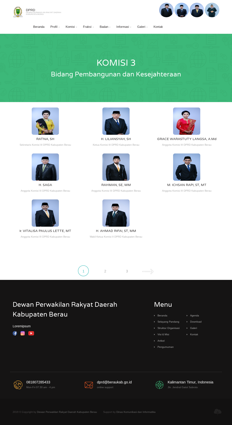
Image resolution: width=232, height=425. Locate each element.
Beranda (38, 27)
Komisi (71, 27)
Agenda (194, 315)
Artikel (161, 340)
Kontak (158, 27)
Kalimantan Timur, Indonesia (190, 382)
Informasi (123, 27)
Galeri (142, 27)
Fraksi (88, 27)
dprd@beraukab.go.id (114, 382)
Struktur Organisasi (169, 328)
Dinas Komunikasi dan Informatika (136, 411)
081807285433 (38, 382)
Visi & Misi (163, 334)
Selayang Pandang (168, 321)
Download (196, 321)
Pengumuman (166, 346)
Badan (105, 27)
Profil (55, 27)
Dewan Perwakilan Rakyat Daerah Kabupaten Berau (67, 411)
